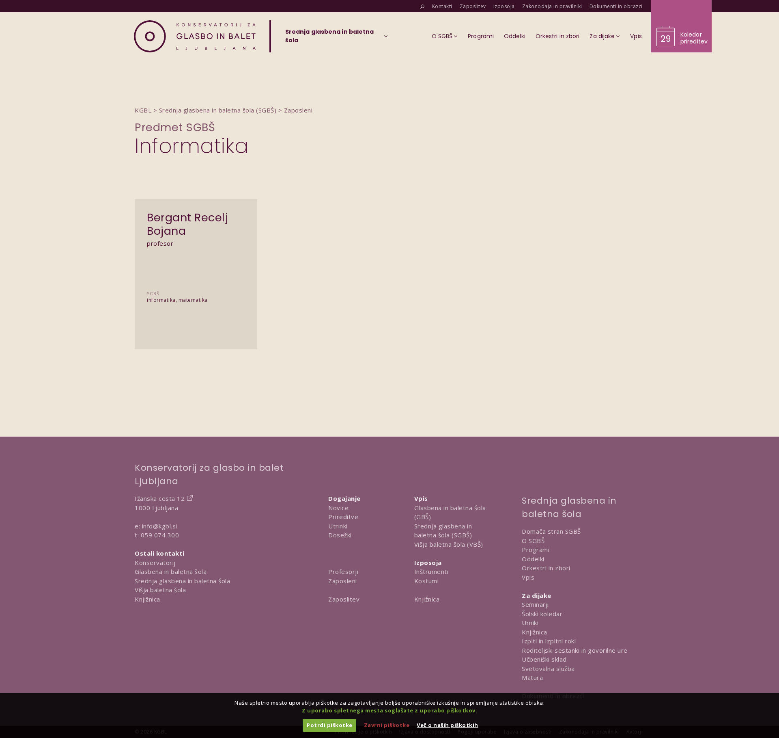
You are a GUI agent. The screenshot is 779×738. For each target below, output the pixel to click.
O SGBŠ (533, 541)
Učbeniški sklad (544, 659)
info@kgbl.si (159, 526)
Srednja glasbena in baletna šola (182, 581)
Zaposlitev (343, 599)
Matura (532, 677)
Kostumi (426, 581)
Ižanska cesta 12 (160, 498)
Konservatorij (155, 562)
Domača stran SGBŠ (551, 531)
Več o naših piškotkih (447, 725)
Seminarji (535, 604)
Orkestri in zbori (546, 568)
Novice (338, 508)
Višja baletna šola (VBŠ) (448, 544)
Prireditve (343, 517)
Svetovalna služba (548, 668)
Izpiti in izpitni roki (549, 641)
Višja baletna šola (160, 590)
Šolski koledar (542, 614)
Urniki (530, 623)
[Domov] (195, 36)
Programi (535, 549)
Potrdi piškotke (330, 725)
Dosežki (340, 535)
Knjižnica (147, 599)
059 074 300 (160, 535)
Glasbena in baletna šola (171, 571)
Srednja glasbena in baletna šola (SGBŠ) (443, 530)
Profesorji (343, 571)
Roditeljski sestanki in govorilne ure (575, 650)
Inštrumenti (431, 571)
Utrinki (338, 526)
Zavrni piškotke (387, 725)
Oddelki (533, 559)
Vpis (528, 577)
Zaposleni (342, 581)
